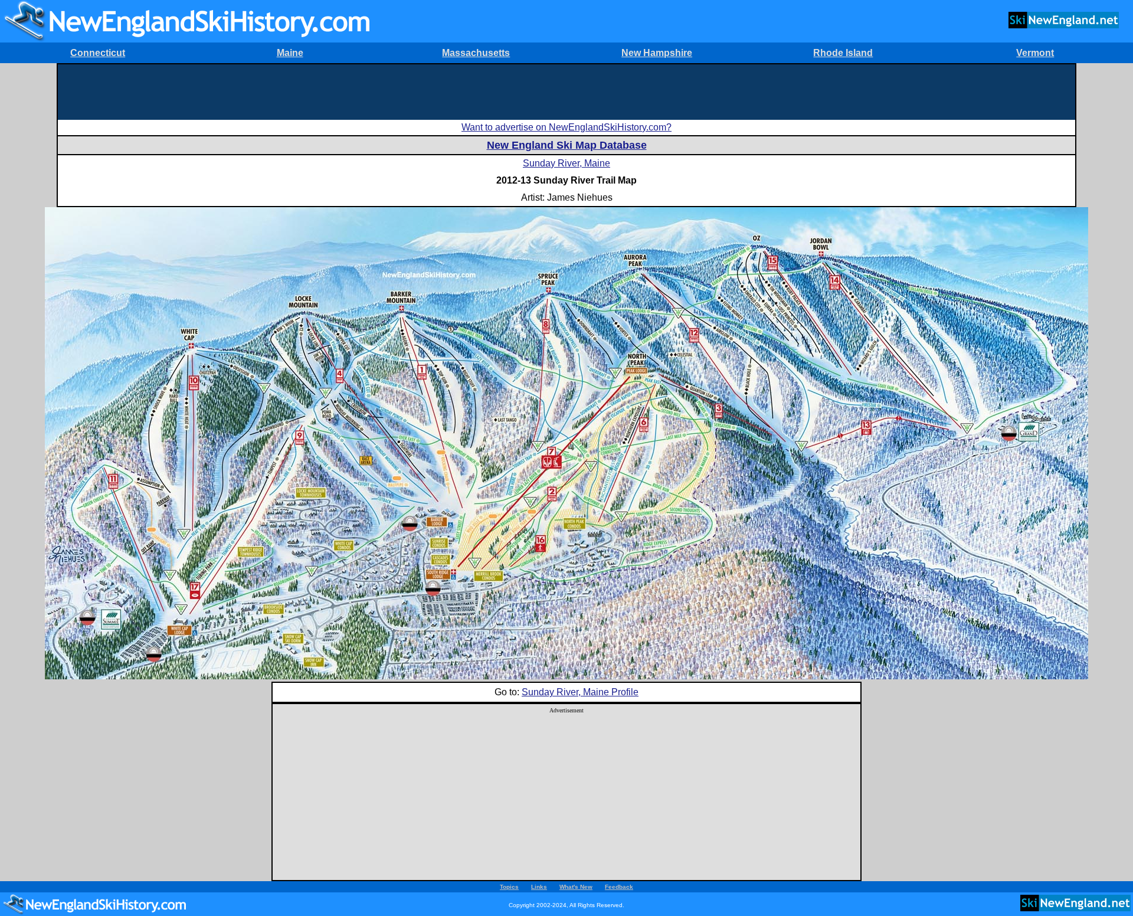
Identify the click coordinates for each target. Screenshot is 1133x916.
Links (539, 887)
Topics (509, 887)
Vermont (1035, 53)
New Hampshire (656, 53)
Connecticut (97, 53)
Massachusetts (476, 53)
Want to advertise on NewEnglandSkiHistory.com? (566, 127)
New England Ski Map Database (567, 145)
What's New (575, 887)
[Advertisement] (566, 90)
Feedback (619, 887)
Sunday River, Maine (566, 163)
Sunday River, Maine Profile (580, 692)
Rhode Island (843, 53)
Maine (290, 53)
